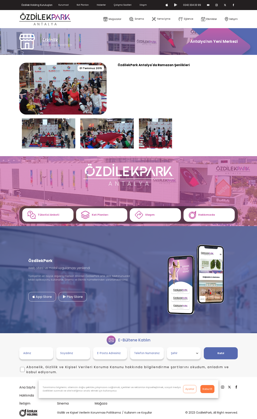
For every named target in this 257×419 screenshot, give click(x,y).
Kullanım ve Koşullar (138, 413)
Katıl (220, 353)
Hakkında (26, 395)
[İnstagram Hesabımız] (216, 5)
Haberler (101, 4)
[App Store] (167, 5)
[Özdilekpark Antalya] (45, 19)
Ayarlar (189, 389)
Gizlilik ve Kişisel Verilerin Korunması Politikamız (89, 413)
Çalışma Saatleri (123, 4)
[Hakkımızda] (209, 215)
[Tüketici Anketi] (47, 215)
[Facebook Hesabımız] (233, 5)
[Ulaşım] (155, 215)
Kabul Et (207, 389)
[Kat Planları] (101, 215)
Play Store (74, 296)
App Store (43, 296)
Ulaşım (143, 4)
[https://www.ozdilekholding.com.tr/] (28, 413)
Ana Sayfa (27, 387)
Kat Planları (83, 4)
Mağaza (101, 403)
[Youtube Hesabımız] (208, 5)
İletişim (24, 403)
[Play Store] (175, 5)
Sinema (63, 403)
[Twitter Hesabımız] (225, 5)
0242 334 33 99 (192, 5)
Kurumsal (63, 4)
